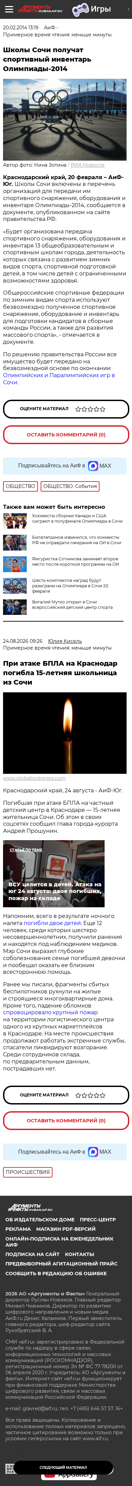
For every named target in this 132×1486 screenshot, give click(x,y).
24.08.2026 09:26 (23, 641)
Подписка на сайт (32, 1254)
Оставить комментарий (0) (66, 435)
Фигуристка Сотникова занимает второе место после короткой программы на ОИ (75, 561)
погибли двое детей (52, 923)
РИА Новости (88, 165)
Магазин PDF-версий (66, 1229)
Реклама (18, 1229)
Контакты (79, 1254)
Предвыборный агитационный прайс (61, 1264)
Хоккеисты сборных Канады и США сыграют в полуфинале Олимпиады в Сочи (77, 518)
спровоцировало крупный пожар (50, 1012)
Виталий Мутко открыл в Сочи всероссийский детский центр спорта (72, 604)
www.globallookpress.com (34, 778)
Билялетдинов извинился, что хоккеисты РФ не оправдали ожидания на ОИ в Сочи (76, 540)
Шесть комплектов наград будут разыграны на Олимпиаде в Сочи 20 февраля (70, 586)
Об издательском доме (39, 1220)
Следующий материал (63, 1467)
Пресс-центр (98, 1220)
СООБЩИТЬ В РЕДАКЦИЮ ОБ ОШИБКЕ (56, 1273)
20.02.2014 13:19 (21, 28)
